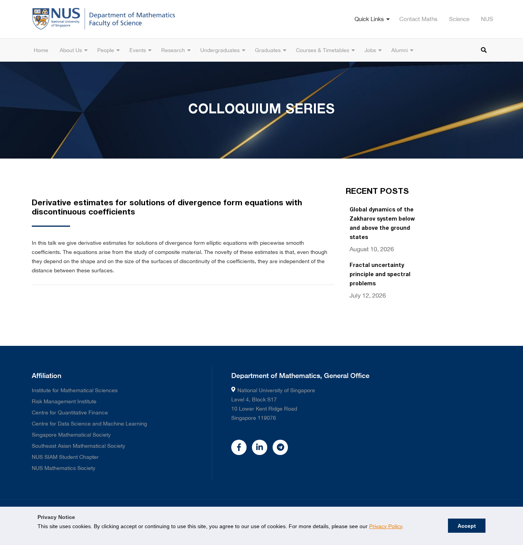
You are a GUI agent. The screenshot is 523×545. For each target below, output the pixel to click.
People (105, 50)
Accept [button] (467, 526)
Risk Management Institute (64, 401)
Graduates (268, 50)
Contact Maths (418, 19)
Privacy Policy (385, 526)
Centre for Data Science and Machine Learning (89, 424)
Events (137, 50)
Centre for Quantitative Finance (70, 412)
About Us (71, 50)
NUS (487, 19)
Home (41, 50)
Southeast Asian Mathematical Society (78, 446)
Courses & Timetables (322, 50)
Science (459, 19)
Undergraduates (220, 50)
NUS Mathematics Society (63, 468)
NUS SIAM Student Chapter (65, 457)
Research (173, 50)
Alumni (399, 50)
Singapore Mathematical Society (71, 435)
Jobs (370, 50)
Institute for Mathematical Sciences (75, 390)
